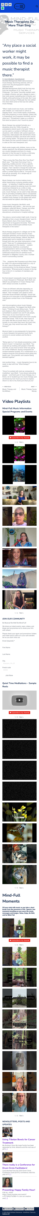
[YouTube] (10, 4)
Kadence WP (6, 1214)
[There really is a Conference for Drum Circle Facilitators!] (19, 1157)
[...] (6, 1149)
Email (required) (8, 641)
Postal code (6, 667)
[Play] (19, 425)
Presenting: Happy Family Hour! (18, 1189)
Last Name (6, 654)
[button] (21, 442)
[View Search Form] (37, 6)
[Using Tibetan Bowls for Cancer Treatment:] (19, 1132)
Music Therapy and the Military (9, 389)
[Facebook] (2, 4)
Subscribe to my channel (20, 438)
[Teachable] (2, 8)
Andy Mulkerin (9, 79)
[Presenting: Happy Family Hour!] (19, 1182)
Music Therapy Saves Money (29, 389)
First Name (6, 647)
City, (3, 661)
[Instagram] (6, 4)
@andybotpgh (19, 79)
